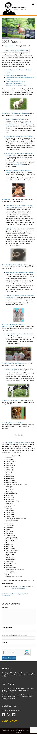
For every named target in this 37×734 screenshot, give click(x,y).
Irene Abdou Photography (18, 588)
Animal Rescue (12, 594)
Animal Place (9, 74)
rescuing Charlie (19, 164)
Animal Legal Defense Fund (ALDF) (16, 85)
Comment (5, 607)
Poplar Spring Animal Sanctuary (15, 81)
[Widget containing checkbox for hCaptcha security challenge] (16, 652)
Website (4, 642)
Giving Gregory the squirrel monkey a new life (19, 272)
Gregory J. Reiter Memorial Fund (14, 50)
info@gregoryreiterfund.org (13, 710)
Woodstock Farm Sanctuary (14, 83)
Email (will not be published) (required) (14, 635)
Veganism (20, 594)
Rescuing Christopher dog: (14, 119)
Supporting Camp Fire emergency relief (17, 228)
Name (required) (7, 627)
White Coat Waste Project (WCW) (16, 75)
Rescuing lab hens (11, 369)
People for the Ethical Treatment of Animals (15, 113)
